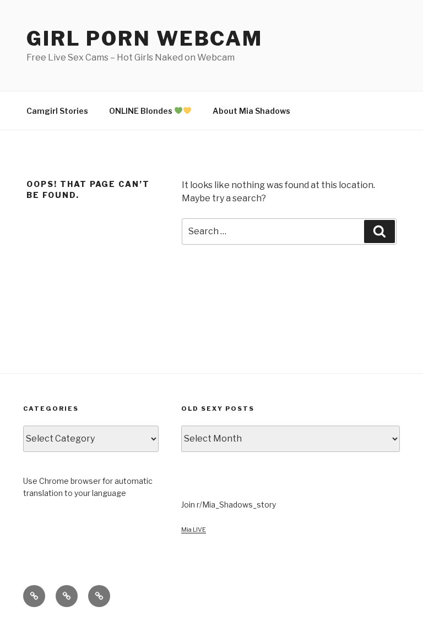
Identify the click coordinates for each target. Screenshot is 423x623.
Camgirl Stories (57, 110)
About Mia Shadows (251, 110)
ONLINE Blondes (141, 110)
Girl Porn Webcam (144, 38)
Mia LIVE (193, 529)
